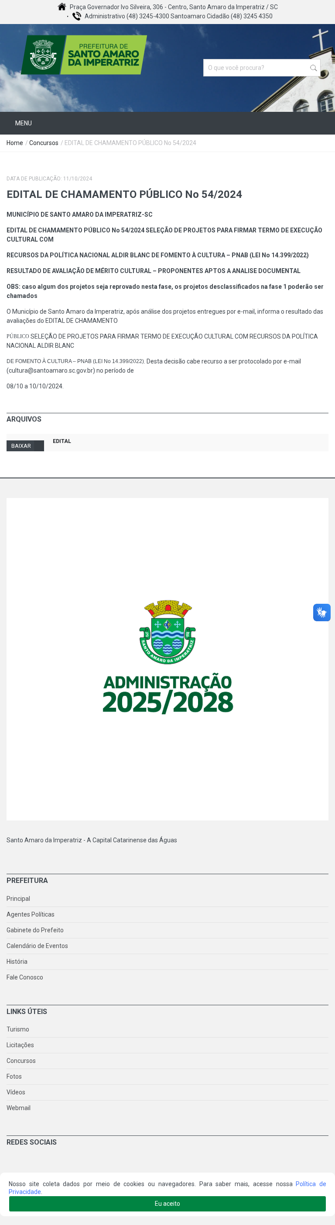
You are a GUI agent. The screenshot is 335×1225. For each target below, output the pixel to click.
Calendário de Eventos (37, 945)
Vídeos (16, 1092)
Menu (23, 123)
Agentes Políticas (31, 914)
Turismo (18, 1029)
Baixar (21, 446)
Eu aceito (167, 1203)
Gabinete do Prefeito (35, 930)
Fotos (14, 1076)
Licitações (20, 1045)
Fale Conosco (25, 977)
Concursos (43, 142)
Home (15, 142)
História (17, 961)
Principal (18, 898)
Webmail (19, 1107)
